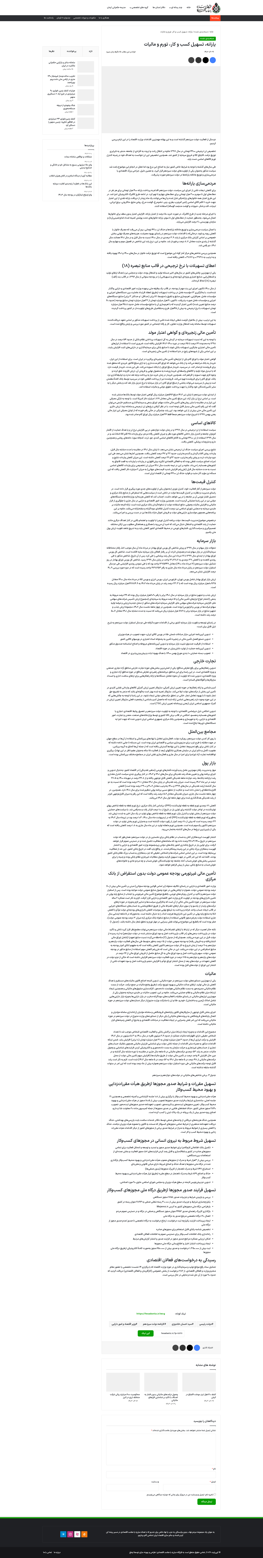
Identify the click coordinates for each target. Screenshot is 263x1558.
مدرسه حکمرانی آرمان (116, 7)
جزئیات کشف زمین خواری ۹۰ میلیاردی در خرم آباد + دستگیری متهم (61, 94)
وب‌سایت (155, 1481)
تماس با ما (47, 1552)
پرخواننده (71, 51)
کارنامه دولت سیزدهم (153, 1324)
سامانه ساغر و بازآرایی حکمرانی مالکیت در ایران (62, 64)
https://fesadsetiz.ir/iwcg (151, 1314)
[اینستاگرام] (70, 1534)
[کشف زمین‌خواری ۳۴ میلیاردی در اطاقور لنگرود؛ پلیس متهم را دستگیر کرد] (85, 123)
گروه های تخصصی (140, 7)
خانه (189, 7)
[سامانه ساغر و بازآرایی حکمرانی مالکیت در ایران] (85, 67)
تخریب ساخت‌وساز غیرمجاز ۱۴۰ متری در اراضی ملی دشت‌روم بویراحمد (61, 79)
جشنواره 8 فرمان (63, 17)
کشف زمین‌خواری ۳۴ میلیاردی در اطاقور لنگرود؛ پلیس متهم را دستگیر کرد (61, 122)
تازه (90, 51)
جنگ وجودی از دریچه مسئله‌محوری (66, 107)
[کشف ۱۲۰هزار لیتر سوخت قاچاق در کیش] (199, 1382)
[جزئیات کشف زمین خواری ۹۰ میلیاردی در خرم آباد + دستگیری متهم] (85, 95)
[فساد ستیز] (208, 7)
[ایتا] (84, 1534)
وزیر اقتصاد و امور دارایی (124, 1324)
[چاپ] (191, 60)
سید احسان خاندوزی (182, 1324)
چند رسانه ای (176, 7)
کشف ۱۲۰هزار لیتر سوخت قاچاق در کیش (201, 1396)
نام (214, 1468)
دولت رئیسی (205, 1324)
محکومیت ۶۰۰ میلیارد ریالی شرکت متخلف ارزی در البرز (125, 1396)
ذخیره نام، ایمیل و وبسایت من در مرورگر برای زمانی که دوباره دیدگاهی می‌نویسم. (179, 1494)
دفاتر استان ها (159, 7)
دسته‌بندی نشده (201, 31)
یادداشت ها (49, 17)
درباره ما (57, 1552)
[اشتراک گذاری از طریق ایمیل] (198, 60)
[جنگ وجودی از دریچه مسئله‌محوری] (85, 109)
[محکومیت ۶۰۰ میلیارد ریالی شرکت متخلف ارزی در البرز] (123, 1382)
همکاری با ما (104, 17)
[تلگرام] (63, 1534)
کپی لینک (146, 1333)
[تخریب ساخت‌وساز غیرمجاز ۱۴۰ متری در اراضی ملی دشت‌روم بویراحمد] (85, 80)
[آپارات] (77, 1534)
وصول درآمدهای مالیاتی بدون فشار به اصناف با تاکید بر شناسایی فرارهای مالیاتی (161, 1397)
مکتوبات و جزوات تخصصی (84, 17)
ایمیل (213, 1481)
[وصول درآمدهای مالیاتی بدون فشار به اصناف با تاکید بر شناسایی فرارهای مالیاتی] (161, 1382)
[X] (206, 60)
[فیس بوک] (213, 60)
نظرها (51, 51)
